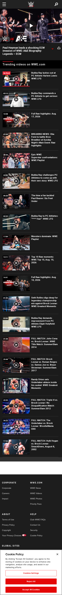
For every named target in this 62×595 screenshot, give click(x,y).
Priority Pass (36, 504)
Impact (5, 498)
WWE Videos (36, 493)
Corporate (6, 488)
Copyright (6, 530)
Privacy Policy (8, 525)
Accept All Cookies (31, 589)
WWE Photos (36, 498)
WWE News (35, 488)
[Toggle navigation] (4, 4)
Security (33, 530)
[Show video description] (52, 48)
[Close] (57, 554)
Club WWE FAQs (37, 519)
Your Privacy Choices (9, 535)
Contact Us (35, 525)
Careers (5, 493)
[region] (31, 572)
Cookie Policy (36, 535)
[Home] (31, 4)
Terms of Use (8, 519)
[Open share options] (59, 48)
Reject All (31, 581)
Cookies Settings (31, 573)
